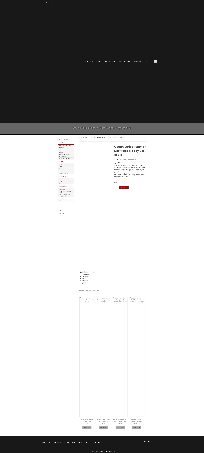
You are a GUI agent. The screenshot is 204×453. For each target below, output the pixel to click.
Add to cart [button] (87, 428)
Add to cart (124, 187)
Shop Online (57, 442)
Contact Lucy (88, 442)
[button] (155, 61)
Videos (79, 442)
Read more (120, 427)
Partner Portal (99, 442)
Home (80, 137)
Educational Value (69, 442)
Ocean (94, 137)
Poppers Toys (87, 137)
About (50, 442)
